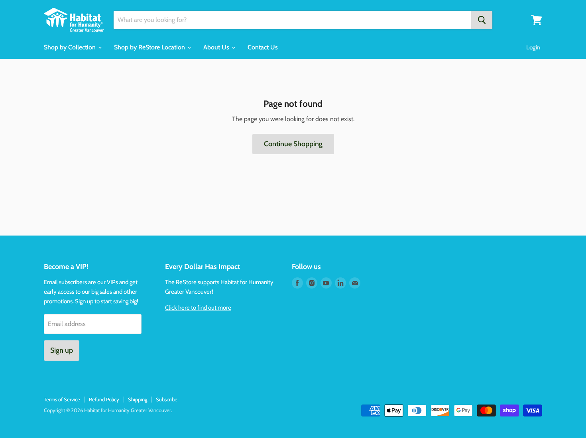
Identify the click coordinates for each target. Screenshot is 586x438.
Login (533, 47)
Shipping (137, 399)
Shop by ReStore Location (150, 47)
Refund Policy (104, 399)
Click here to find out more (198, 307)
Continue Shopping (293, 143)
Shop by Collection (70, 47)
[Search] (481, 20)
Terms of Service (62, 399)
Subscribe (166, 399)
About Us (217, 47)
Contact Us (263, 47)
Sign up (61, 350)
